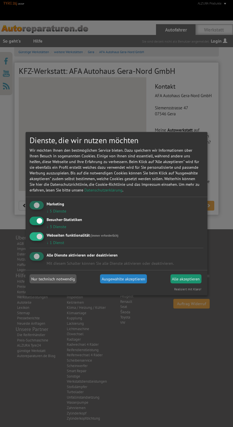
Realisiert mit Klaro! (187, 289)
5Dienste (56, 211)
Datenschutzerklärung (103, 190)
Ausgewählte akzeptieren (123, 279)
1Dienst (55, 242)
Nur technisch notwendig (53, 279)
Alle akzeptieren (186, 279)
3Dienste (56, 226)
